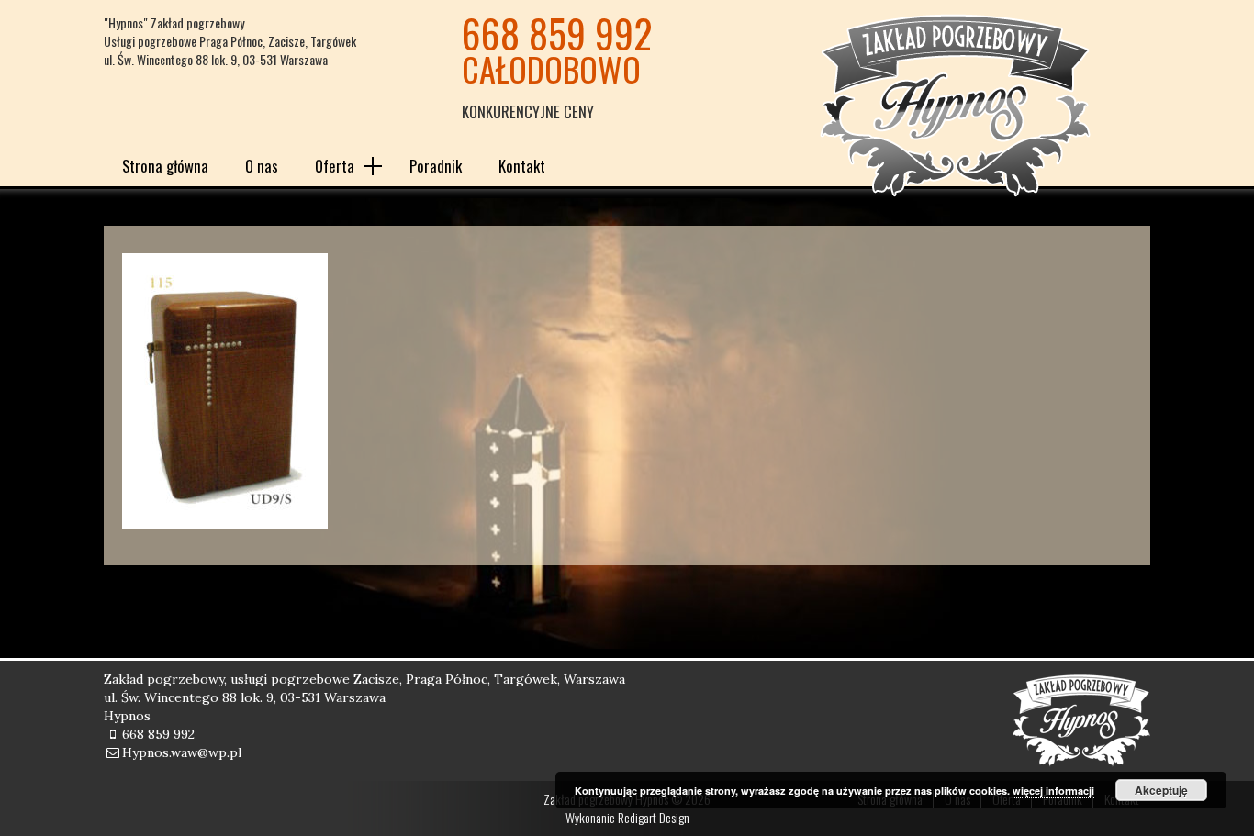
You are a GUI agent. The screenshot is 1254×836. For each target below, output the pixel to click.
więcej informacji (1053, 790)
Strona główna (165, 165)
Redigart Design (653, 817)
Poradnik (435, 165)
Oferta (334, 165)
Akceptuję (1161, 790)
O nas (261, 165)
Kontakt (521, 165)
